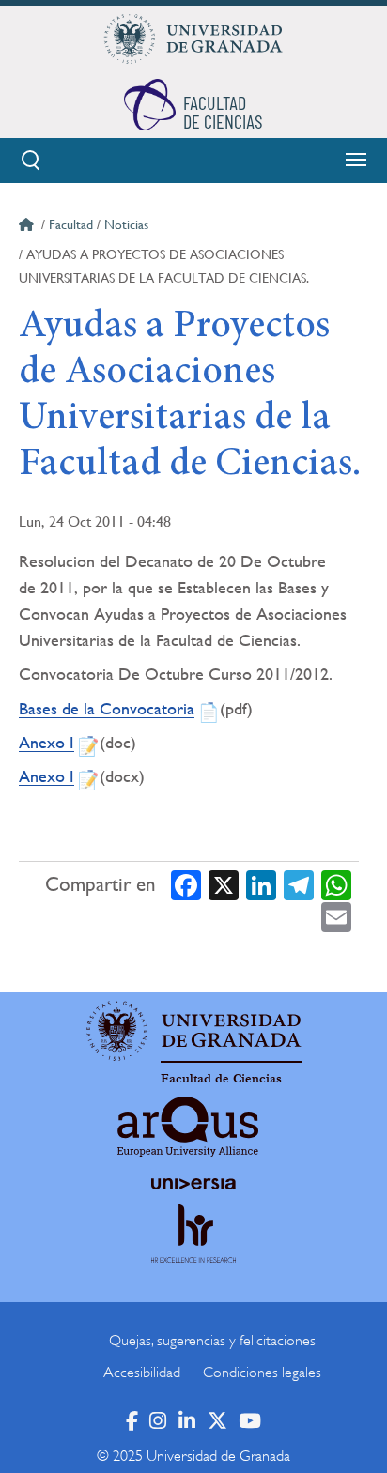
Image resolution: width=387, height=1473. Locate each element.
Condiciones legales (262, 1372)
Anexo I (46, 742)
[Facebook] (186, 884)
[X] (224, 884)
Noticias (126, 224)
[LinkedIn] (261, 884)
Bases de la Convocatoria (106, 708)
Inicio (28, 227)
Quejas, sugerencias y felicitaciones (212, 1340)
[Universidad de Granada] (193, 38)
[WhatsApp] (336, 884)
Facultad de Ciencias (221, 1078)
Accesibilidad (141, 1372)
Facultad (71, 224)
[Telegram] (299, 884)
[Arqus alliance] (187, 1127)
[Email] (336, 915)
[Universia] (193, 1183)
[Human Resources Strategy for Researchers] (193, 1250)
